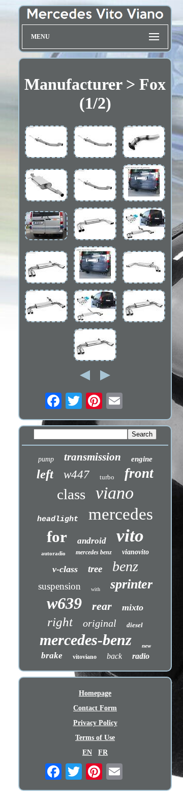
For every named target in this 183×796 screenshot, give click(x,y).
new (146, 646)
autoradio (53, 553)
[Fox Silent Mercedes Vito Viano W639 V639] (46, 186)
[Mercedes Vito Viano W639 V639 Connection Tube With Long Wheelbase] (143, 142)
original (99, 623)
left (45, 474)
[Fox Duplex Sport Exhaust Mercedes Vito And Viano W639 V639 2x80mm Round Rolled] (143, 268)
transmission (92, 457)
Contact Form (95, 708)
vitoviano (85, 656)
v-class (65, 569)
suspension (59, 586)
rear (102, 606)
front (139, 473)
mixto (132, 607)
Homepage (95, 693)
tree (95, 568)
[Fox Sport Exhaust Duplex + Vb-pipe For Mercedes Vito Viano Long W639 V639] (95, 266)
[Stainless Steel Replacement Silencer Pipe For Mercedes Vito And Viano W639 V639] (95, 186)
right (60, 622)
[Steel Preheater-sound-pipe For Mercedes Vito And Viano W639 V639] (95, 142)
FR (103, 752)
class (71, 494)
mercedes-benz (86, 639)
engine (141, 459)
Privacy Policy (95, 723)
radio (140, 656)
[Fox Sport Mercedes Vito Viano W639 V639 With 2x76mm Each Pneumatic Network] (95, 225)
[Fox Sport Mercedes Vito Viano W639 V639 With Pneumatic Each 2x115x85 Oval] (95, 307)
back (114, 656)
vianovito (135, 552)
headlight (57, 519)
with (95, 589)
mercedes (120, 514)
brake (52, 655)
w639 (64, 603)
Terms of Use (95, 737)
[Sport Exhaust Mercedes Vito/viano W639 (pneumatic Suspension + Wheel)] (46, 226)
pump (46, 459)
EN (87, 752)
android (91, 541)
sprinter (131, 584)
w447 (76, 474)
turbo (107, 477)
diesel (135, 625)
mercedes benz (94, 552)
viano (115, 492)
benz (125, 566)
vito (130, 536)
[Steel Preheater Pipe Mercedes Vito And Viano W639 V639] (46, 142)
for (57, 537)
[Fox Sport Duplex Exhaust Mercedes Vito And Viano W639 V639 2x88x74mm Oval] (95, 345)
